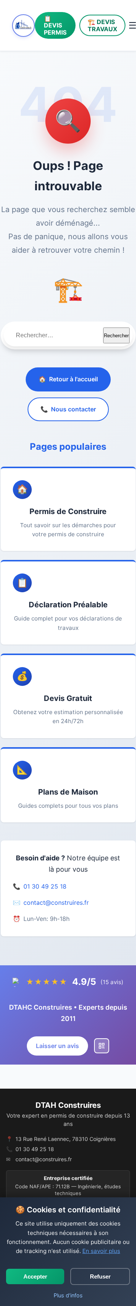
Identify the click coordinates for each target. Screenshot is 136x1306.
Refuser (100, 1276)
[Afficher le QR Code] (101, 1045)
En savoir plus (101, 1250)
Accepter (35, 1276)
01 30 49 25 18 (44, 886)
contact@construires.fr (56, 902)
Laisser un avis (57, 1046)
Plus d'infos (68, 1295)
